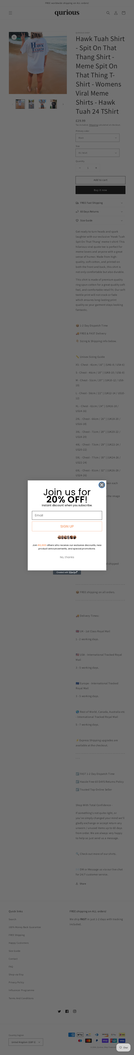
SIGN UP (67, 526)
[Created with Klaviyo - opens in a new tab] (67, 572)
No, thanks (67, 557)
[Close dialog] (102, 485)
